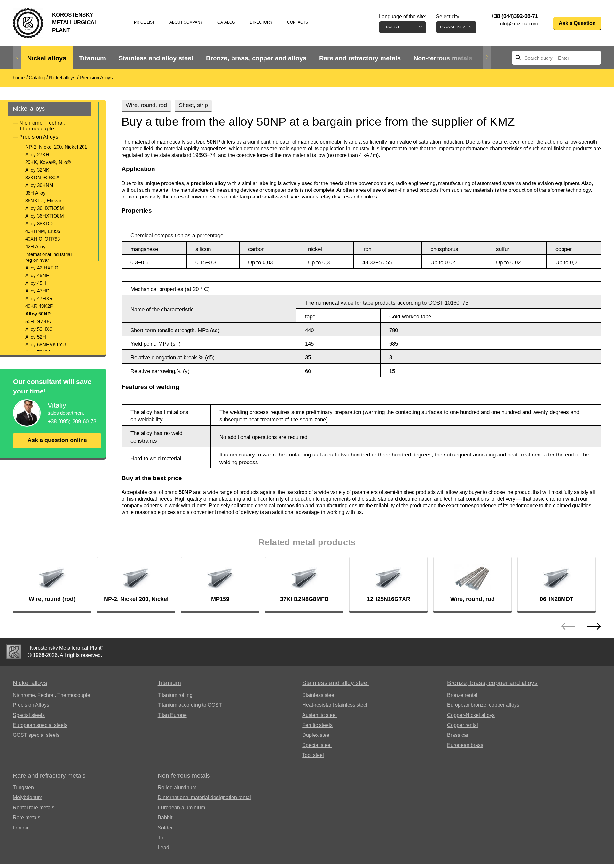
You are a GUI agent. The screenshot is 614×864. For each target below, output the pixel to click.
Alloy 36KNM (39, 185)
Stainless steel (318, 695)
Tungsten (23, 787)
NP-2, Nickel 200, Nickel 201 (56, 147)
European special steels (40, 725)
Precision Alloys (38, 137)
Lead (163, 847)
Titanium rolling (175, 695)
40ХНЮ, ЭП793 (42, 239)
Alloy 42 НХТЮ (42, 267)
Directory (261, 22)
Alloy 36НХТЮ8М (44, 216)
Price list (144, 22)
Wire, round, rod (146, 105)
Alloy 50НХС (39, 329)
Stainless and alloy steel (156, 58)
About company (186, 22)
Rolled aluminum (177, 787)
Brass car (457, 735)
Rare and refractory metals (360, 58)
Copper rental (462, 725)
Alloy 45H (35, 283)
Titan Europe (172, 715)
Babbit (165, 817)
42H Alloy (35, 246)
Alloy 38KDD (39, 223)
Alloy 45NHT (38, 275)
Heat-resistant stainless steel (334, 705)
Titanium (92, 58)
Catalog (226, 22)
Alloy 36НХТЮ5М (44, 208)
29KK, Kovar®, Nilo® (48, 162)
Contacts (297, 22)
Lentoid (21, 827)
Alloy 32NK (37, 170)
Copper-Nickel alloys (471, 715)
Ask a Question (577, 23)
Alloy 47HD (37, 290)
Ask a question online (57, 440)
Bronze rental (462, 695)
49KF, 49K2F (39, 306)
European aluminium (181, 807)
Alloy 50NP (38, 313)
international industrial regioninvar (48, 257)
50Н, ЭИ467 (38, 321)
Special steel (317, 745)
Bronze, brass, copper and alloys (256, 58)
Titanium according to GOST (190, 705)
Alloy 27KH (37, 154)
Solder (165, 827)
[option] (47, 58)
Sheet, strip (193, 105)
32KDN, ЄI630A (42, 177)
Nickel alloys (46, 58)
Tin (161, 837)
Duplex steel (316, 735)
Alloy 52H (35, 336)
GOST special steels (36, 735)
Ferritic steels (317, 725)
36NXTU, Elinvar (43, 200)
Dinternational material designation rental (204, 797)
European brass (465, 745)
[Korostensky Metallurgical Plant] (13, 651)
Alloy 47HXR (39, 298)
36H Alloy (35, 193)
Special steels (29, 715)
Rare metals (26, 817)
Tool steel (313, 755)
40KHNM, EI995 (42, 231)
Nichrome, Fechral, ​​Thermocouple (43, 125)
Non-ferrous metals (442, 58)
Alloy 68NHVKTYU (45, 344)
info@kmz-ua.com (518, 23)
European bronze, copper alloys (483, 705)
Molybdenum (27, 797)
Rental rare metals (33, 807)
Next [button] (487, 57)
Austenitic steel (319, 715)
